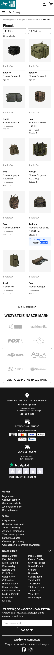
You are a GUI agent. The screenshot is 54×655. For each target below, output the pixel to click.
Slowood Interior (36, 562)
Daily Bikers (8, 559)
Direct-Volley (8, 566)
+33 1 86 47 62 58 (27, 414)
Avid (5, 283)
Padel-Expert (35, 555)
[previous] (2, 348)
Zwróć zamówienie (27, 458)
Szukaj (16, 12)
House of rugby (10, 587)
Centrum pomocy (11, 499)
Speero (7, 72)
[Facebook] (23, 650)
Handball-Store (10, 583)
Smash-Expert (35, 566)
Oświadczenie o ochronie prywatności (21, 544)
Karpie (22, 19)
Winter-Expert (35, 597)
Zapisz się (27, 630)
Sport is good (35, 576)
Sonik (6, 119)
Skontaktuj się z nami (27, 405)
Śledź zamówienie (11, 503)
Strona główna (9, 19)
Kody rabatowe (10, 510)
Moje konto (8, 496)
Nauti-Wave (8, 597)
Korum (32, 171)
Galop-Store (8, 576)
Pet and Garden (36, 559)
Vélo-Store (33, 594)
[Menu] (3, 12)
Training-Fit (34, 580)
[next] (52, 348)
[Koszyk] (51, 4)
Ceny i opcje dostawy (13, 541)
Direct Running (10, 562)
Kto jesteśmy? (9, 520)
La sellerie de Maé (11, 590)
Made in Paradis (10, 594)
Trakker (33, 224)
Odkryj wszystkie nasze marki (27, 379)
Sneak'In (32, 569)
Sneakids (33, 573)
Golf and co (8, 580)
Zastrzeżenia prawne (13, 534)
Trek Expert (34, 583)
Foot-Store (7, 573)
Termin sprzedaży (11, 527)
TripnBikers (34, 590)
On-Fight (6, 601)
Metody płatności (11, 537)
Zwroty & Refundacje (13, 531)
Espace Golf (8, 569)
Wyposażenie (34, 19)
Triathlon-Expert (36, 587)
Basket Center (9, 555)
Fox (31, 119)
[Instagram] (30, 650)
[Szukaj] (10, 12)
